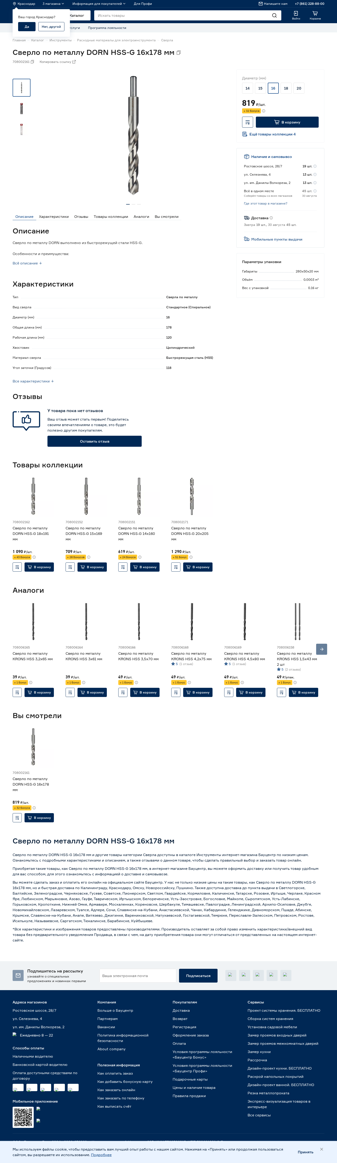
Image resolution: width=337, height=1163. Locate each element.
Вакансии (106, 1027)
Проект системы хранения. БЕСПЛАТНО (284, 1010)
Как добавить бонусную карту (125, 1081)
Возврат (180, 1018)
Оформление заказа (191, 1035)
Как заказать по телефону (120, 1098)
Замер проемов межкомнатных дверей (283, 1043)
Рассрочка (257, 1060)
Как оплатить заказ (115, 1073)
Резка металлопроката (268, 1093)
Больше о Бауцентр (115, 1010)
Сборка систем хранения (270, 1018)
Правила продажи (189, 1095)
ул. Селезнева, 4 (27, 1018)
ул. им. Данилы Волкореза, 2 (38, 1027)
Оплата (179, 1043)
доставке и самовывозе (145, 874)
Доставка (181, 1010)
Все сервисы (259, 1115)
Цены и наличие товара (194, 1087)
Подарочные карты (190, 1079)
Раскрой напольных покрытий (276, 1076)
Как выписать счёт (114, 1106)
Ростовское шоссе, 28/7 (34, 1010)
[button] (287, 122)
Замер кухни (259, 1051)
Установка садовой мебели (272, 1027)
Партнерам (107, 1018)
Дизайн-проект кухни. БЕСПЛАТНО (280, 1068)
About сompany (111, 1049)
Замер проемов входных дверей (277, 1035)
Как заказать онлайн (116, 1089)
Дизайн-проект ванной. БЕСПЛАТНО (281, 1084)
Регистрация (184, 1027)
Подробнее (101, 1154)
